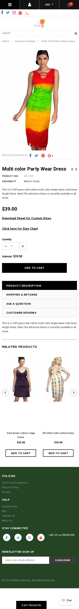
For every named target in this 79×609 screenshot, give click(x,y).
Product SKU (10, 176)
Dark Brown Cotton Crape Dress (21, 435)
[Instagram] (14, 12)
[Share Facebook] (30, 155)
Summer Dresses (25, 41)
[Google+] (50, 155)
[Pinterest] (43, 155)
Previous (72, 169)
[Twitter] (8, 12)
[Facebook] (2, 12)
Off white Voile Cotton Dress (58, 433)
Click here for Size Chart (20, 229)
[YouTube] (20, 12)
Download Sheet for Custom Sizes (26, 218)
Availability (9, 181)
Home (5, 41)
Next (76, 169)
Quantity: (7, 239)
